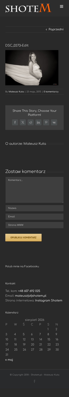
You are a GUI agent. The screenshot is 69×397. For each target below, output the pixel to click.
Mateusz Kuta (16, 91)
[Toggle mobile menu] (62, 6)
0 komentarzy (51, 91)
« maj (9, 359)
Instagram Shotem (48, 300)
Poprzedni (56, 29)
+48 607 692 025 (29, 291)
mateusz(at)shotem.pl (30, 295)
